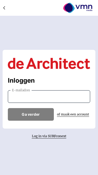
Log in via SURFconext (49, 136)
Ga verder (31, 114)
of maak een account (73, 114)
